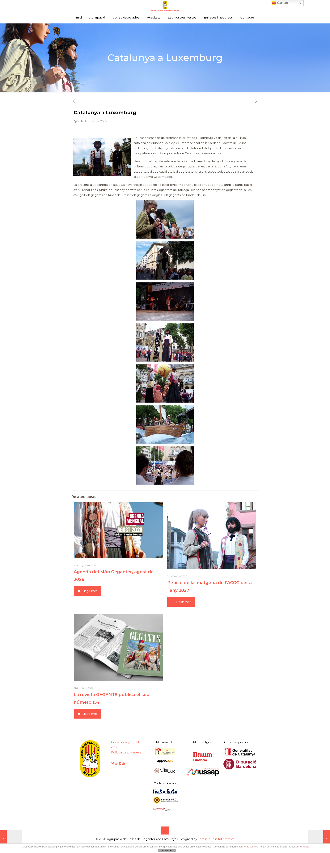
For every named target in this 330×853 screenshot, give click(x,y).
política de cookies (248, 846)
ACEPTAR (167, 850)
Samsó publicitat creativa (216, 839)
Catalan (282, 2)
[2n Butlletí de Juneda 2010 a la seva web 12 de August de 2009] (319, 837)
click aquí (305, 846)
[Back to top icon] (165, 830)
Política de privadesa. (126, 752)
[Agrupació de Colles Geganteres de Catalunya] (165, 6)
